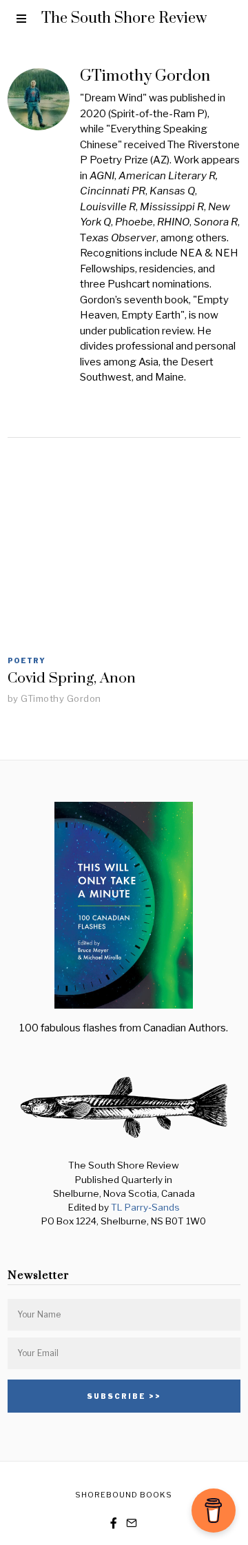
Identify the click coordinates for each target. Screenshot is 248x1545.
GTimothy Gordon (61, 698)
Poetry (26, 660)
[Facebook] (114, 1523)
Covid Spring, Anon (72, 678)
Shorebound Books (123, 1494)
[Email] (132, 1523)
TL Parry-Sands (145, 1207)
